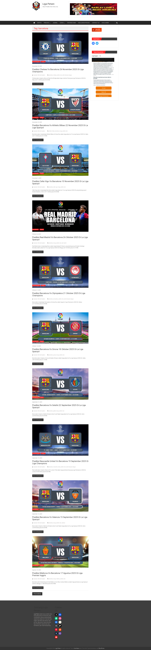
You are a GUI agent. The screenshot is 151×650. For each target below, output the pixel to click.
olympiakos (55, 299)
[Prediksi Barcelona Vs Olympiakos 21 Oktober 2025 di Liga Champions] (60, 272)
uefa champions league (67, 75)
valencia (63, 522)
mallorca (58, 578)
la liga (60, 131)
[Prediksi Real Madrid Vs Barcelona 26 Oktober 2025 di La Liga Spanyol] (60, 216)
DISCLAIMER (105, 22)
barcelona (51, 75)
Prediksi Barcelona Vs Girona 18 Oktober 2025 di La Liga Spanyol (57, 350)
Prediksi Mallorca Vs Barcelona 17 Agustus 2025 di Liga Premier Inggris (57, 574)
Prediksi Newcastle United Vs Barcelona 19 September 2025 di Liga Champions (60, 462)
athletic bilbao (52, 131)
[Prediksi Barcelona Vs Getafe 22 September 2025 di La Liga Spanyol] (60, 384)
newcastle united (56, 466)
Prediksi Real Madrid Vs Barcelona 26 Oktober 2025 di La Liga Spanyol (60, 238)
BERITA (39, 22)
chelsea (54, 75)
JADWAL (55, 22)
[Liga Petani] (34, 23)
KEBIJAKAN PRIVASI (84, 22)
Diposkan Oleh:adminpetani (39, 75)
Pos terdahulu (37, 593)
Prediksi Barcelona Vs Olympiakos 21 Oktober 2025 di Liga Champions (58, 294)
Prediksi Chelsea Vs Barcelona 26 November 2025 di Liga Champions (58, 70)
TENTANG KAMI (71, 22)
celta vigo (55, 187)
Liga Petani (48, 4)
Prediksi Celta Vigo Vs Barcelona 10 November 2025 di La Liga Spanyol (60, 182)
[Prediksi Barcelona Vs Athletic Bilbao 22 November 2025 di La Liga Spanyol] (60, 104)
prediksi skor (59, 75)
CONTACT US (95, 22)
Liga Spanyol (35, 117)
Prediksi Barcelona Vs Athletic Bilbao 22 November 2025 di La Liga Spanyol (60, 126)
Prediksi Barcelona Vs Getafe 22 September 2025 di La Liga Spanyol (59, 406)
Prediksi (43, 61)
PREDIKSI (46, 22)
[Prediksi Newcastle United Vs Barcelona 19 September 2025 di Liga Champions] (60, 440)
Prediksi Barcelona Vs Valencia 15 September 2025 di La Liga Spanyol (59, 518)
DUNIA (62, 22)
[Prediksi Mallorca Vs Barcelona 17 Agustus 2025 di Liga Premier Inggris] (60, 551)
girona (54, 354)
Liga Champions (36, 61)
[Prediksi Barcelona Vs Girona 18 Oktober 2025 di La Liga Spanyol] (60, 328)
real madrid (64, 243)
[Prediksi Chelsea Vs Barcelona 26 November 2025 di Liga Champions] (60, 48)
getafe (54, 410)
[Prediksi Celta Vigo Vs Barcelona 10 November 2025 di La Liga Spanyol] (60, 160)
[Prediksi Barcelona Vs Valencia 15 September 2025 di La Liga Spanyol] (60, 495)
